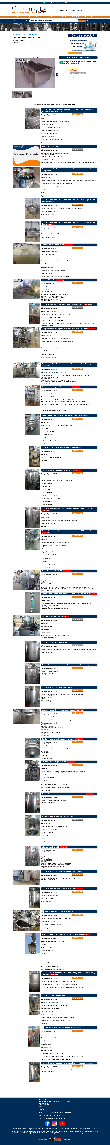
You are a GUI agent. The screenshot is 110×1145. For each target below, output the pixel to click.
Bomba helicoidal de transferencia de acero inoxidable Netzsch (65, 594)
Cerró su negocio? (72, 53)
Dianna (48, 717)
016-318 (49, 668)
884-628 (49, 820)
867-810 (49, 1031)
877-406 (49, 150)
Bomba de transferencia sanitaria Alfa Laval (58, 816)
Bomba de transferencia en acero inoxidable (58, 739)
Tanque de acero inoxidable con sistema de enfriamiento (62, 871)
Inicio (14, 17)
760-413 (49, 451)
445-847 (49, 915)
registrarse (80, 10)
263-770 (49, 536)
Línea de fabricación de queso (53, 245)
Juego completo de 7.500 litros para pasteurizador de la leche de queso (68, 364)
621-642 (49, 620)
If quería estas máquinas (51, 146)
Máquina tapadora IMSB (50, 847)
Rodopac (52, 578)
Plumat (48, 422)
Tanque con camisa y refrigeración (54, 642)
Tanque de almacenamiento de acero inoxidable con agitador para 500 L (68, 508)
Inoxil (47, 539)
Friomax (48, 251)
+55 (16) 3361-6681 (50, 1112)
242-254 (49, 851)
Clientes (79, 53)
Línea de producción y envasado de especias (58, 710)
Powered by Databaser (67, 1139)
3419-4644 (68, 1112)
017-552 (49, 999)
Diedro (53, 717)
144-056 (49, 646)
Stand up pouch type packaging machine (57, 387)
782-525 (49, 474)
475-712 (49, 115)
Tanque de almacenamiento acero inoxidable (58, 888)
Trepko (56, 311)
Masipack (54, 394)
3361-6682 (60, 1112)
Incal (47, 454)
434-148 (49, 308)
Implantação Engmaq (52, 1002)
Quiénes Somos (22, 17)
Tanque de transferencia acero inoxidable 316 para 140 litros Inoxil (66, 531)
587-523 (49, 419)
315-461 (49, 978)
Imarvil (48, 517)
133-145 (49, 765)
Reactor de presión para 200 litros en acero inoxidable (62, 934)
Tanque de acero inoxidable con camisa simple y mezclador (64, 794)
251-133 (49, 691)
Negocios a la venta (57, 17)
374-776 (49, 938)
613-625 (49, 875)
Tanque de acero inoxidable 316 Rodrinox (57, 470)
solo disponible (92, 21)
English (61, 2)
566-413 (49, 228)
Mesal (47, 623)
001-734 (49, 174)
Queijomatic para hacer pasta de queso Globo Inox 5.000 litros (65, 329)
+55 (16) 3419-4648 (54, 1115)
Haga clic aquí (74, 63)
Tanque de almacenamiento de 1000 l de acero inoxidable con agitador (68, 665)
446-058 (49, 283)
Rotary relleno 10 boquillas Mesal (54, 762)
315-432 (49, 797)
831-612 (49, 248)
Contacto (94, 17)
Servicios (32, 17)
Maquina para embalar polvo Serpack (58, 1028)
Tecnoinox (54, 251)
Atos (52, 1038)
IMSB (47, 578)
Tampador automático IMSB (52, 571)
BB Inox (48, 118)
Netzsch (48, 600)
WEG (52, 397)
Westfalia (63, 372)
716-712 (49, 597)
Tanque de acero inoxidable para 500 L (59, 911)
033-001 (49, 390)
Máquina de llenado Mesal (51, 616)
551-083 (49, 332)
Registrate (72, 10)
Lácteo (16, 42)
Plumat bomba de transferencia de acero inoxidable (61, 415)
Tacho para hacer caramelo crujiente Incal (57, 447)
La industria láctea (48, 280)
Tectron (58, 717)
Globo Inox (49, 335)
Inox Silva (49, 177)
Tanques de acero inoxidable (21, 43)
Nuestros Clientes (84, 17)
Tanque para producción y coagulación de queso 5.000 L (62, 304)
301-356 (49, 205)
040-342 (49, 574)
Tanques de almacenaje (20, 40)
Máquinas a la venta (42, 17)
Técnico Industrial (71, 17)
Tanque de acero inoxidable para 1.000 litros (58, 687)
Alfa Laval (48, 287)
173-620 (49, 743)
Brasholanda (49, 311)
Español (69, 2)
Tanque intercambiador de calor (53, 995)
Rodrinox (48, 477)
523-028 (49, 714)
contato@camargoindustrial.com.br (54, 1118)
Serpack (48, 1035)
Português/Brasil (50, 2)
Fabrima (48, 394)
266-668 (49, 1067)
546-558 (49, 892)
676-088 (49, 369)
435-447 (49, 514)
